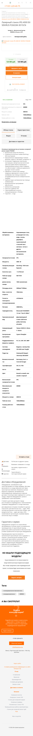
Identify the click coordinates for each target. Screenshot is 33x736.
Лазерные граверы (16, 702)
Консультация (16, 77)
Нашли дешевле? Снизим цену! (16, 66)
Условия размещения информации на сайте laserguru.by (17, 667)
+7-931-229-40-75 (13, 6)
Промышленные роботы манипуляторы (16, 707)
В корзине (16, 73)
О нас (16, 671)
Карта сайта (17, 663)
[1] (5, 54)
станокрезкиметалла (9, 594)
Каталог (16, 691)
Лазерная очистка (16, 695)
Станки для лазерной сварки (16, 700)
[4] (10, 54)
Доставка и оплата (16, 687)
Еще (16, 711)
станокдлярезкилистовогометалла (12, 590)
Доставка (9, 90)
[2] (7, 54)
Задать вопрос (7, 631)
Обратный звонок (16, 643)
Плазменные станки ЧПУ (16, 704)
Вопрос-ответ (16, 684)
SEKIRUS (22, 594)
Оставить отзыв (24, 457)
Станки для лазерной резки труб (16, 709)
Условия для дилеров (16, 682)
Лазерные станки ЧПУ (16, 697)
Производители (16, 679)
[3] (8, 54)
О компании (16, 675)
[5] (12, 54)
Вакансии (16, 677)
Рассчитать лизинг (18, 84)
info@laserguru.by (17, 647)
